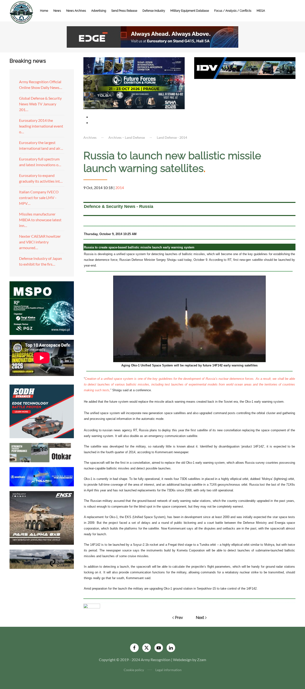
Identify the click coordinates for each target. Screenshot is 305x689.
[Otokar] (42, 452)
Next (200, 617)
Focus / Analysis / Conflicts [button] (232, 10)
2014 (119, 187)
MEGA (261, 10)
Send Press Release (124, 10)
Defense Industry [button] (153, 10)
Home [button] (44, 10)
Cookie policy (134, 670)
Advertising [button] (98, 10)
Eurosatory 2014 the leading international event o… (41, 126)
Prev (179, 617)
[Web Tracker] (91, 605)
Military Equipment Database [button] (189, 10)
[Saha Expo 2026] (134, 65)
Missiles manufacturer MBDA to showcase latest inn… (40, 220)
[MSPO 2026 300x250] (42, 307)
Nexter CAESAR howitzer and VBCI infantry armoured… (40, 242)
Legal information (168, 670)
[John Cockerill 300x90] (42, 558)
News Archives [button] (76, 10)
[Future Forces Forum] (134, 82)
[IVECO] (244, 67)
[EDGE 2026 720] (152, 36)
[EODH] (42, 410)
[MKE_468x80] (134, 100)
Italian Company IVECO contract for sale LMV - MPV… (39, 198)
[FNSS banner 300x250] (42, 517)
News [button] (57, 10)
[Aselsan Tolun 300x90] (42, 476)
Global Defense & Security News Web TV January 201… (40, 104)
